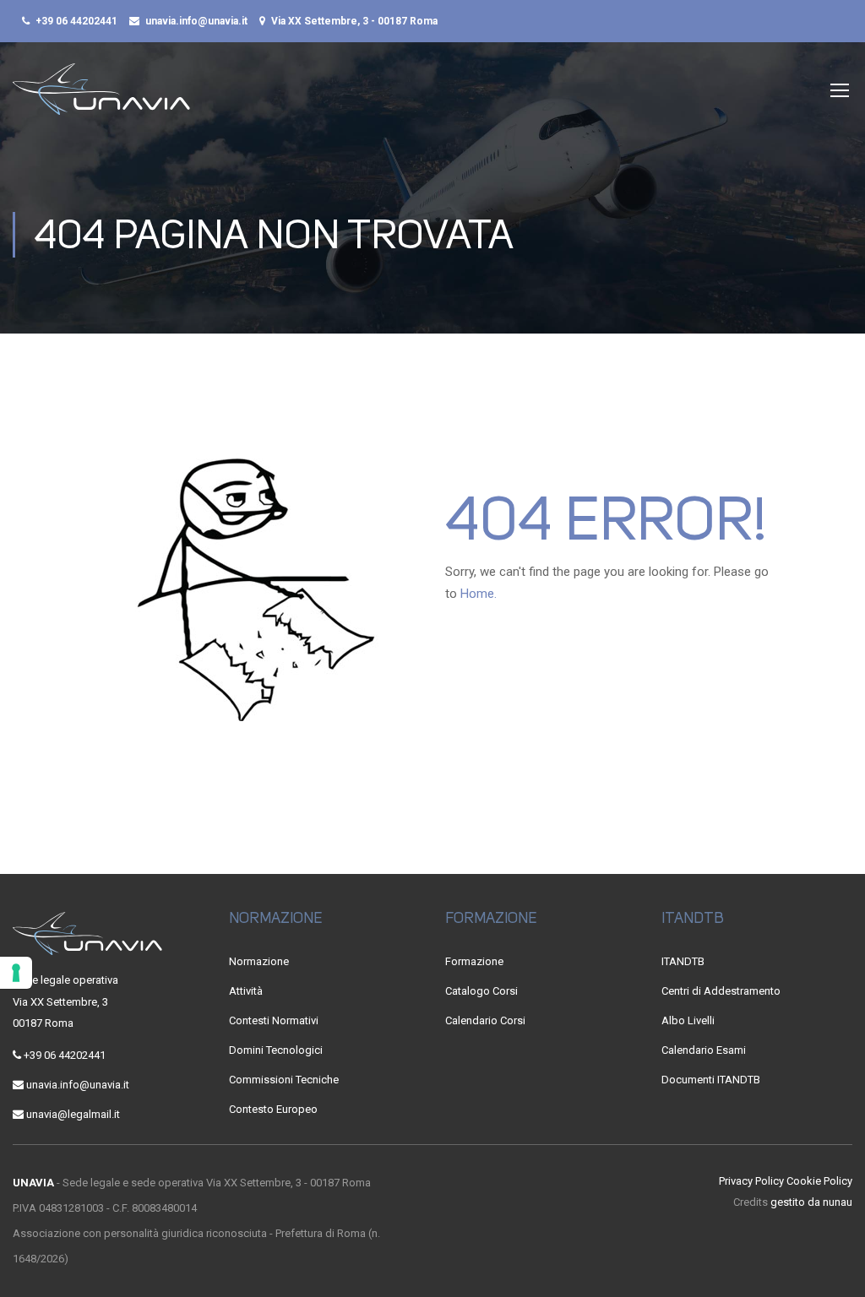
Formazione (474, 961)
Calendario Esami (703, 1050)
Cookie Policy (819, 1181)
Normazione (259, 961)
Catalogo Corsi (481, 991)
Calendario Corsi (485, 1020)
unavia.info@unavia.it (196, 21)
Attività (246, 991)
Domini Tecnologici (276, 1050)
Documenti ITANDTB (710, 1079)
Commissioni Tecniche (284, 1079)
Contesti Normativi (273, 1020)
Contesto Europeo (273, 1109)
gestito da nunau (811, 1202)
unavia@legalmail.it (73, 1114)
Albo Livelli (688, 1020)
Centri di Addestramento (721, 991)
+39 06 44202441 (76, 21)
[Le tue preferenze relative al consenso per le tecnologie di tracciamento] (16, 973)
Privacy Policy (751, 1181)
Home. (478, 593)
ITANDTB (683, 961)
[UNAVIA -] (101, 97)
